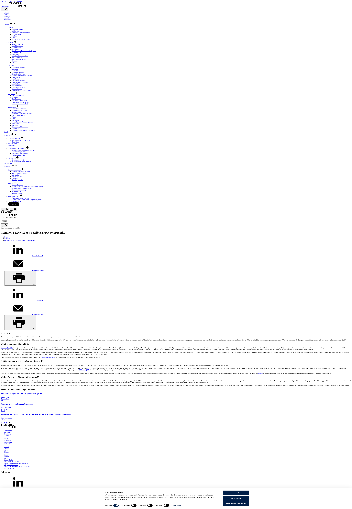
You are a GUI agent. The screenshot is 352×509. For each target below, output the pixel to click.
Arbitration (15, 69)
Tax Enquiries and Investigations (21, 90)
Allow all (236, 493)
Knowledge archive (17, 180)
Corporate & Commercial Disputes (22, 75)
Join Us (6, 448)
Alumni (6, 13)
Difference (7, 135)
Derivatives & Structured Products (22, 113)
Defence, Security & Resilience (21, 39)
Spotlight (11, 27)
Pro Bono (14, 36)
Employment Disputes (18, 80)
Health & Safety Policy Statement (21, 161)
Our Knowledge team (14, 201)
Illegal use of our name (11, 465)
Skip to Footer (18, 1)
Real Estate (15, 125)
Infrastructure (15, 120)
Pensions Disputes (17, 85)
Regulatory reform (17, 193)
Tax (13, 62)
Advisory (11, 42)
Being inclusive (12, 143)
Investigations (16, 84)
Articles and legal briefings (19, 173)
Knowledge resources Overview (21, 171)
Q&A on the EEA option (48, 357)
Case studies (11, 145)
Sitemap (6, 456)
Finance (14, 117)
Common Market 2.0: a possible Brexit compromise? (19, 240)
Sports (13, 37)
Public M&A (15, 123)
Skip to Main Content (7, 1)
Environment (12, 158)
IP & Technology (17, 57)
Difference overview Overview (21, 140)
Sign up (14, 204)
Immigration (15, 54)
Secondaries (15, 128)
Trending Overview (17, 185)
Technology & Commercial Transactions (23, 130)
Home (6, 237)
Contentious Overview (18, 67)
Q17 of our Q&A (84, 370)
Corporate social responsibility (17, 148)
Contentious (11, 66)
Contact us (7, 19)
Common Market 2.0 (7, 348)
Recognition (15, 142)
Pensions (14, 61)
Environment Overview (18, 160)
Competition (15, 97)
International (8, 163)
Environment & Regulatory (19, 100)
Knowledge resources (14, 170)
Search (5, 221)
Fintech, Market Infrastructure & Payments (24, 51)
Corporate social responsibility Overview (23, 150)
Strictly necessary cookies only (236, 503)
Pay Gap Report (9, 468)
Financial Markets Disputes (19, 82)
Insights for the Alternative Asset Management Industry (28, 186)
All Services (15, 31)
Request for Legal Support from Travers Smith (17, 466)
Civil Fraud (15, 70)
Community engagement (19, 152)
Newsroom (7, 16)
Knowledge (8, 166)
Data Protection (16, 99)
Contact (6, 450)
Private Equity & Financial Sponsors (22, 122)
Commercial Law (17, 47)
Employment (15, 49)
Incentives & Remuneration (20, 56)
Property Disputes (17, 89)
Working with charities (18, 155)
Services (7, 24)
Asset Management (17, 46)
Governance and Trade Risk (20, 104)
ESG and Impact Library (19, 190)
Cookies (6, 458)
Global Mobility (16, 52)
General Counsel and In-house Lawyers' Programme (27, 199)
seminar (260, 373)
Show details (177, 505)
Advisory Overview (17, 44)
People (6, 132)
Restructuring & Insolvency (20, 127)
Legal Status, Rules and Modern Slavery (16, 463)
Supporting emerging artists (20, 153)
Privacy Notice (8, 460)
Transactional (12, 107)
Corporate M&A (16, 112)
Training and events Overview (20, 198)
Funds (13, 118)
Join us (6, 14)
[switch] (133, 505)
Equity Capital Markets (18, 115)
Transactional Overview (19, 109)
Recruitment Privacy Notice (12, 461)
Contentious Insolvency (18, 74)
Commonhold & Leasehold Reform (22, 188)
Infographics (15, 175)
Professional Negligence (19, 87)
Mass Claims (15, 79)
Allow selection (236, 498)
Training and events (14, 196)
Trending (11, 183)
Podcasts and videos (17, 176)
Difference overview (14, 138)
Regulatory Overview (18, 95)
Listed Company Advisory (19, 59)
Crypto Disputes (16, 77)
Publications (15, 178)
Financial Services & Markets (20, 102)
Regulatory (11, 94)
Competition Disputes (18, 72)
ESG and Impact (16, 34)
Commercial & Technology (19, 110)
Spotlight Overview (17, 29)
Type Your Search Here (9, 217)
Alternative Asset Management (21, 32)
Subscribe (7, 18)
